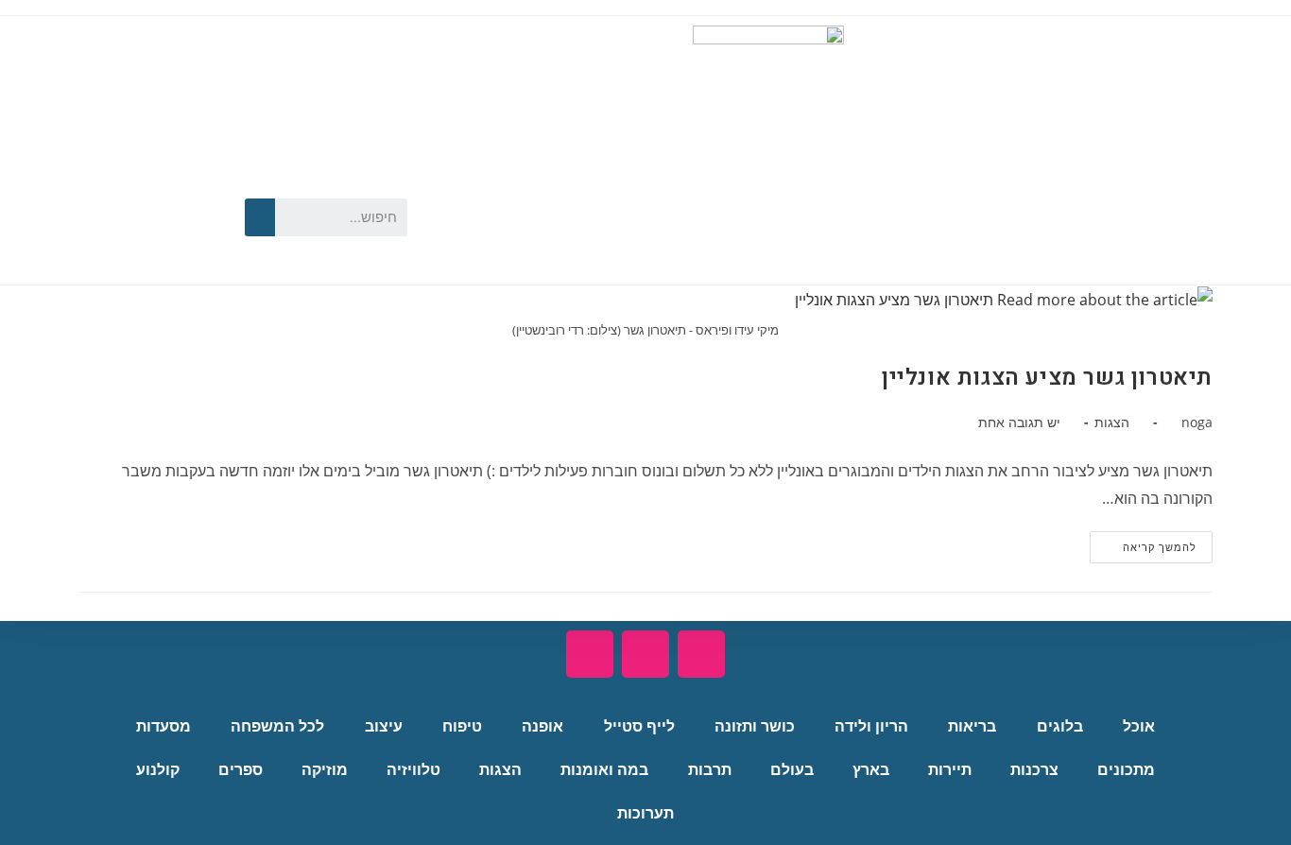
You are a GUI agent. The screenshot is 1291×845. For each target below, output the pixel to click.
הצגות (1111, 422)
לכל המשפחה (277, 726)
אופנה (542, 726)
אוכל (1139, 726)
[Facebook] (197, 184)
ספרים (240, 770)
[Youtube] (143, 184)
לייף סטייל (639, 726)
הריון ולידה (871, 726)
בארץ (870, 770)
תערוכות (645, 813)
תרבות (710, 770)
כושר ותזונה (754, 726)
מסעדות (163, 726)
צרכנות (1034, 770)
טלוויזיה (413, 770)
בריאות (972, 726)
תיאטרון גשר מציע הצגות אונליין (1047, 377)
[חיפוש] (260, 217)
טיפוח (462, 726)
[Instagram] (143, 243)
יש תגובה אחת (1019, 422)
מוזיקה (324, 770)
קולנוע (158, 770)
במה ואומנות (604, 770)
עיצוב (384, 726)
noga (1197, 422)
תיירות (950, 770)
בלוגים (1060, 726)
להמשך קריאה (1143, 542)
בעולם (792, 770)
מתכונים (1126, 770)
